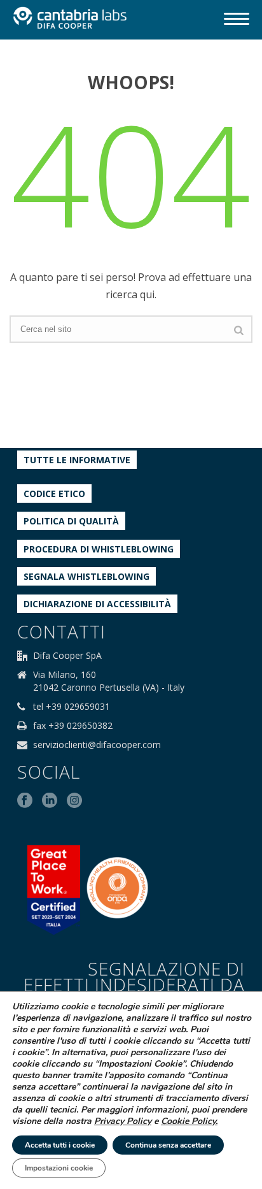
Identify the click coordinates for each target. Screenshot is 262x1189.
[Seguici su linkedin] (49, 801)
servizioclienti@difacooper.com (97, 745)
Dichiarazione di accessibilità (97, 604)
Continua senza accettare (168, 1145)
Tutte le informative (77, 460)
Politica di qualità (71, 521)
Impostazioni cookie (59, 1168)
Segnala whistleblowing (86, 576)
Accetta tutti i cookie (60, 1145)
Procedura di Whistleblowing (99, 549)
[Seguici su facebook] (24, 801)
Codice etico (54, 493)
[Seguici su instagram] (74, 801)
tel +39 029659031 (71, 706)
